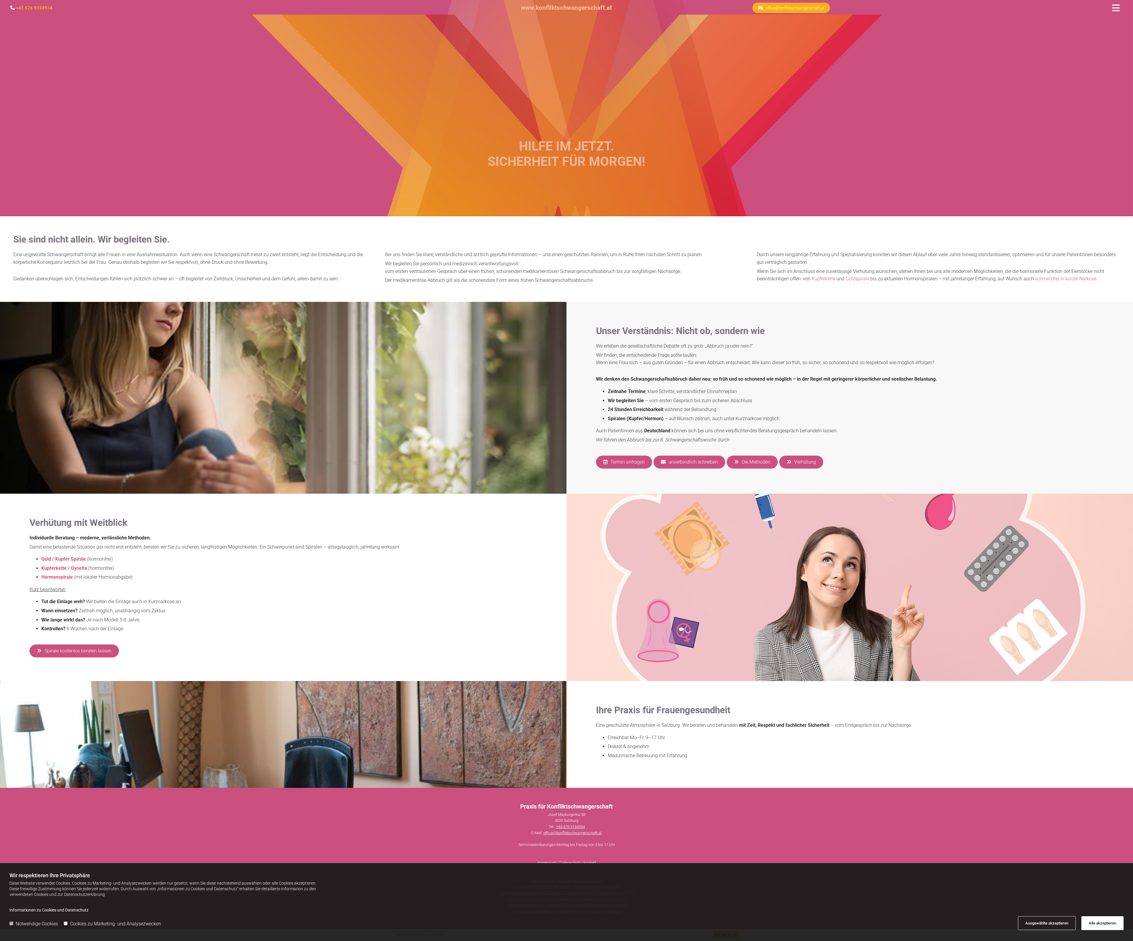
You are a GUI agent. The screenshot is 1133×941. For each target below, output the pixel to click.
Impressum (547, 862)
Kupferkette (823, 279)
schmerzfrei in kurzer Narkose (1065, 279)
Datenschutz (570, 862)
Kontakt (589, 862)
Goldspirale (857, 279)
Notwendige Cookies (37, 924)
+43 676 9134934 (34, 8)
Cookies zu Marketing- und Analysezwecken (115, 924)
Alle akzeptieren (1102, 923)
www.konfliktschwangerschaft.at (566, 7)
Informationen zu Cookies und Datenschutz (49, 910)
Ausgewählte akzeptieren (1046, 923)
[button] (791, 8)
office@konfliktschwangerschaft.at (572, 833)
